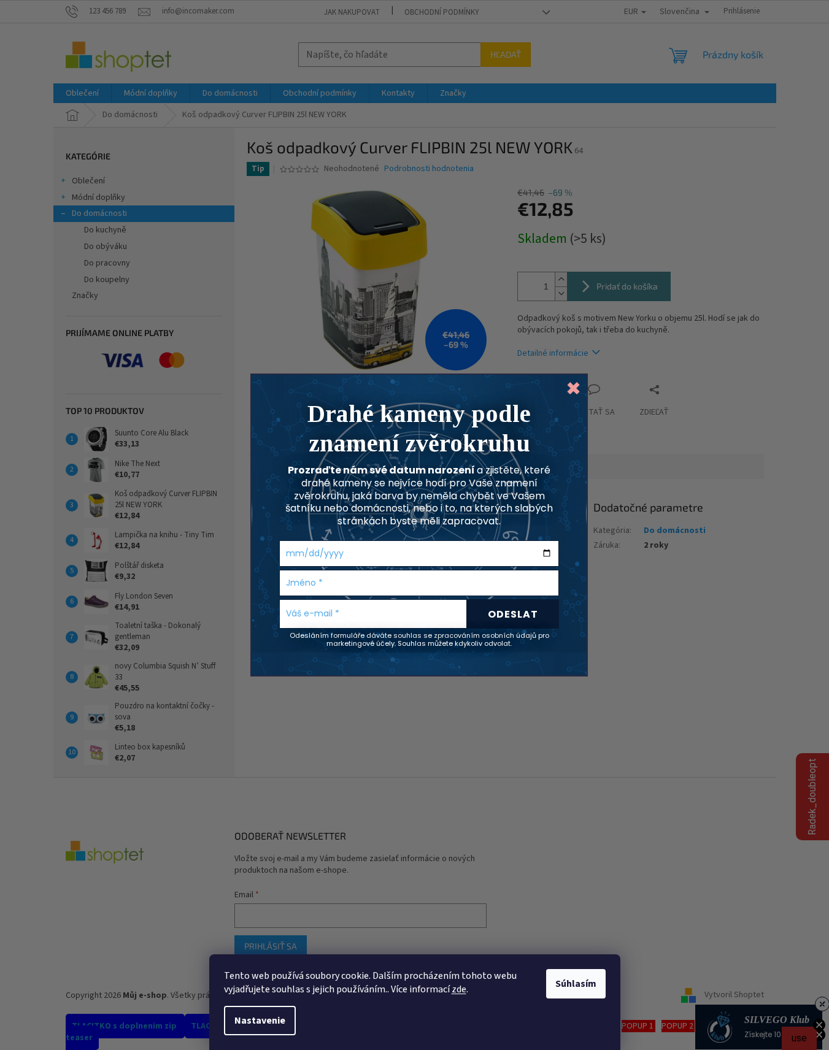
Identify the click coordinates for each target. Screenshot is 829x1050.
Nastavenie (259, 1020)
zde (459, 989)
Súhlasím (575, 984)
